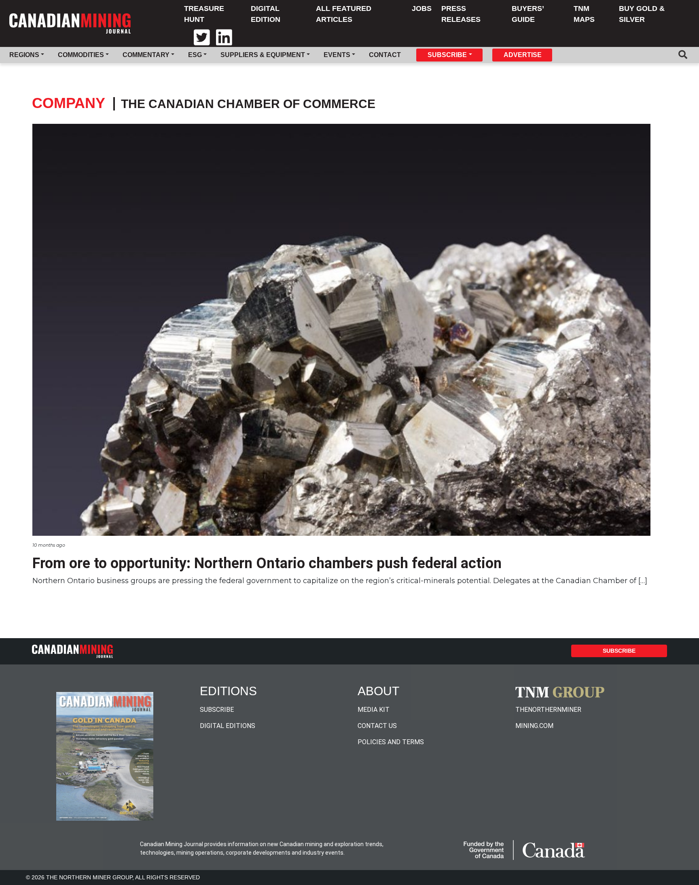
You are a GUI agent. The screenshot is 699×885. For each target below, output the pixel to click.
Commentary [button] (146, 54)
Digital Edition (265, 13)
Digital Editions (227, 726)
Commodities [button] (81, 54)
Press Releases (461, 13)
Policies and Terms (391, 742)
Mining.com (534, 726)
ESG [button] (195, 54)
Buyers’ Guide (528, 13)
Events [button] (337, 54)
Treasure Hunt (204, 13)
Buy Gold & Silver (642, 13)
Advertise (523, 54)
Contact (385, 54)
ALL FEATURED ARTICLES (343, 13)
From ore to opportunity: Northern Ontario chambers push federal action (267, 563)
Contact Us (377, 726)
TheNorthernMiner (548, 709)
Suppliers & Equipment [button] (262, 54)
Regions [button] (24, 54)
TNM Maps (584, 13)
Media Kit (374, 709)
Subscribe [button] (447, 54)
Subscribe (619, 650)
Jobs (422, 8)
